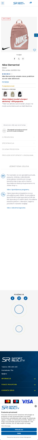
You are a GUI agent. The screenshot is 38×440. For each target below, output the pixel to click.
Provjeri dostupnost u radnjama (17, 155)
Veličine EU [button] (5, 112)
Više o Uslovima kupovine (16, 208)
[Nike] (6, 48)
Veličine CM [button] (20, 112)
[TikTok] (25, 298)
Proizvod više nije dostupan (14, 125)
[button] (34, 50)
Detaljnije (5, 82)
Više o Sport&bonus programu (18, 190)
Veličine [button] (12, 112)
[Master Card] (8, 401)
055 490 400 (12, 367)
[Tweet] (18, 58)
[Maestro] (16, 401)
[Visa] (27, 401)
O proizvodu (8, 137)
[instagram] (19, 298)
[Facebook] (14, 58)
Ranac (4, 68)
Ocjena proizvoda (10, 149)
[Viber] (23, 58)
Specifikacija (8, 143)
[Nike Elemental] (5, 94)
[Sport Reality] (19, 3)
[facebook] (12, 298)
